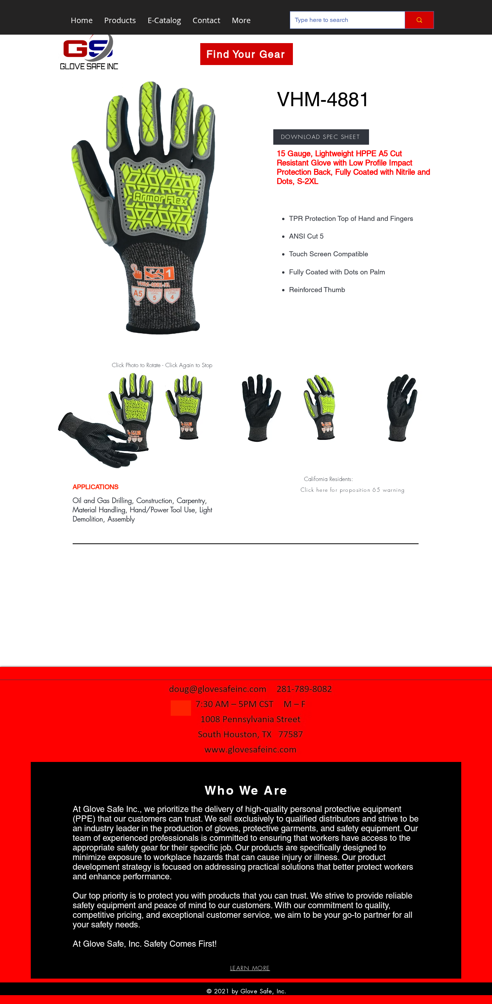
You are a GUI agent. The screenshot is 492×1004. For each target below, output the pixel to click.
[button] (353, 489)
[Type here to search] (419, 20)
